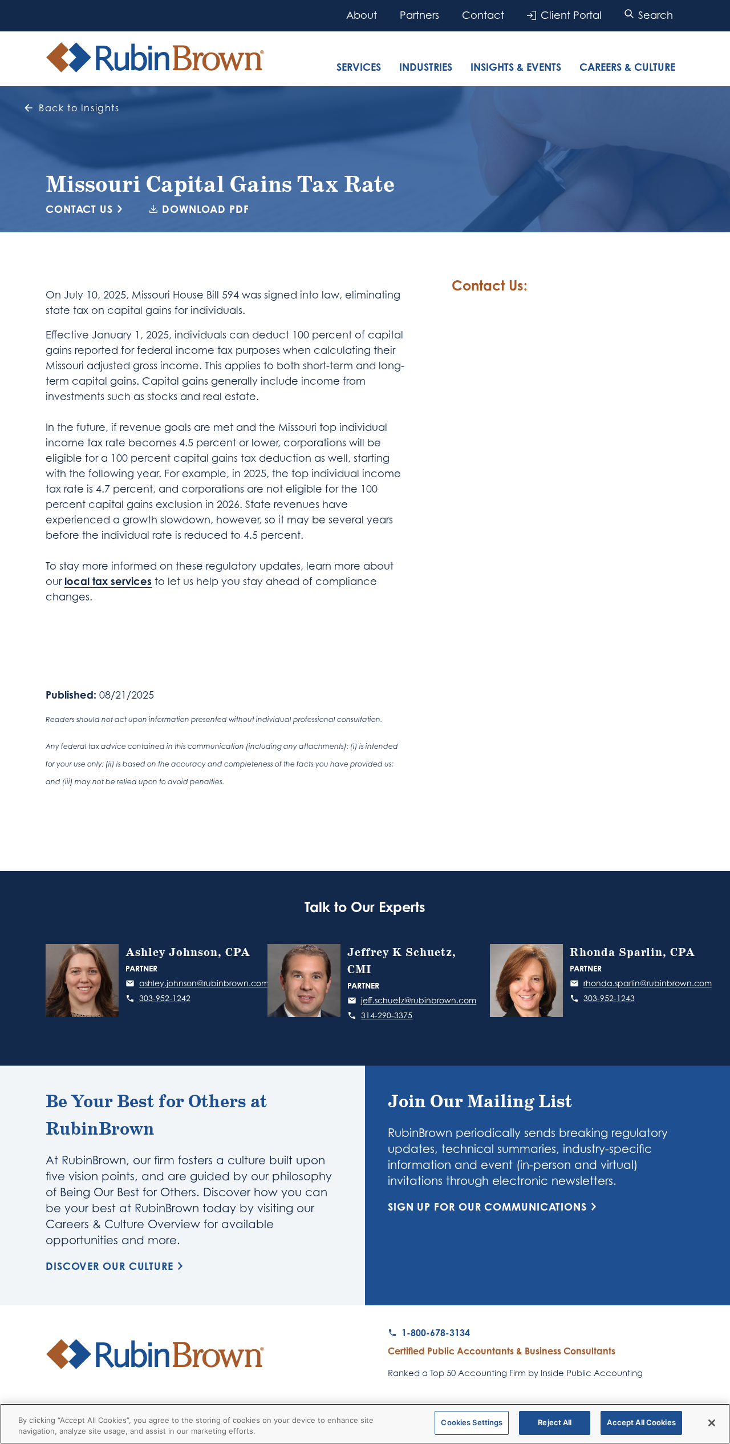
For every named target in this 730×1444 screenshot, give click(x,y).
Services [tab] (358, 66)
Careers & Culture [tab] (627, 66)
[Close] (711, 1422)
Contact (483, 15)
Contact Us (79, 209)
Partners (419, 15)
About (361, 15)
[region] (365, 1423)
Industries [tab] (425, 66)
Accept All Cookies (641, 1422)
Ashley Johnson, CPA (187, 952)
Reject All (554, 1422)
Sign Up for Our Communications (487, 1206)
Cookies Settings (471, 1422)
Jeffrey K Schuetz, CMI (401, 961)
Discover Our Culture (109, 1266)
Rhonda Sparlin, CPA (632, 952)
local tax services (108, 581)
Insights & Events (516, 66)
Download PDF (205, 209)
